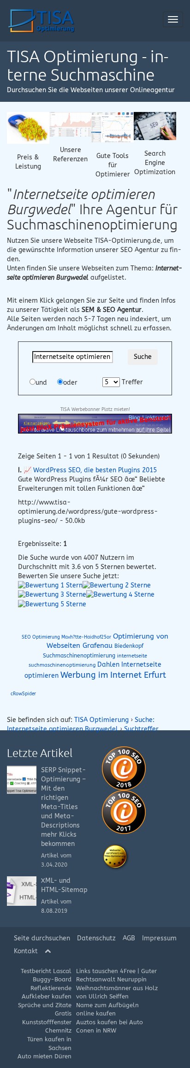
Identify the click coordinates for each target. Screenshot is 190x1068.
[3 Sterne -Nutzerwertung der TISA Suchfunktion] (52, 595)
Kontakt (26, 951)
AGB (129, 938)
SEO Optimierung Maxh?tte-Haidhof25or (66, 637)
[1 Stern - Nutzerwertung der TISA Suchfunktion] (50, 585)
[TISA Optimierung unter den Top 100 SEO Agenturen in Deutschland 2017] (124, 812)
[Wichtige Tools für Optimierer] (112, 127)
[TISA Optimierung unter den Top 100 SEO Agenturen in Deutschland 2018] (124, 768)
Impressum (159, 938)
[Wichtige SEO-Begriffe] (155, 125)
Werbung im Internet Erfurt (113, 675)
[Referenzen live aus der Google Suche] (70, 124)
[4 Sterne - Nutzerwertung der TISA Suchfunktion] (120, 595)
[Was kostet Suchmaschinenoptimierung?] (28, 127)
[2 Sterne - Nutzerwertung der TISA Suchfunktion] (117, 585)
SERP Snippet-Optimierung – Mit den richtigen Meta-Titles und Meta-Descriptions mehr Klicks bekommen (63, 807)
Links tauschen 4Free (106, 971)
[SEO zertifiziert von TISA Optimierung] (116, 857)
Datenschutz (96, 938)
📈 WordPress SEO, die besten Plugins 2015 (90, 470)
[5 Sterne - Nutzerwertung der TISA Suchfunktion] (52, 604)
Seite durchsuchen (42, 938)
